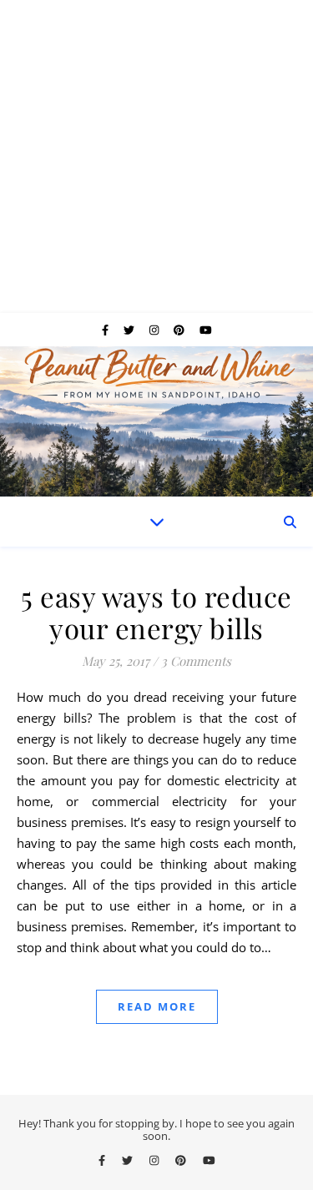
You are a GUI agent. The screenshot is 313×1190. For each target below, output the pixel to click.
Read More (157, 1006)
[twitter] (130, 329)
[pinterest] (180, 329)
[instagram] (155, 329)
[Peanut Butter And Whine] (156, 421)
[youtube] (205, 329)
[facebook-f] (106, 329)
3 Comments (196, 661)
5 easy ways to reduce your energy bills (156, 611)
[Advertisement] (156, 156)
